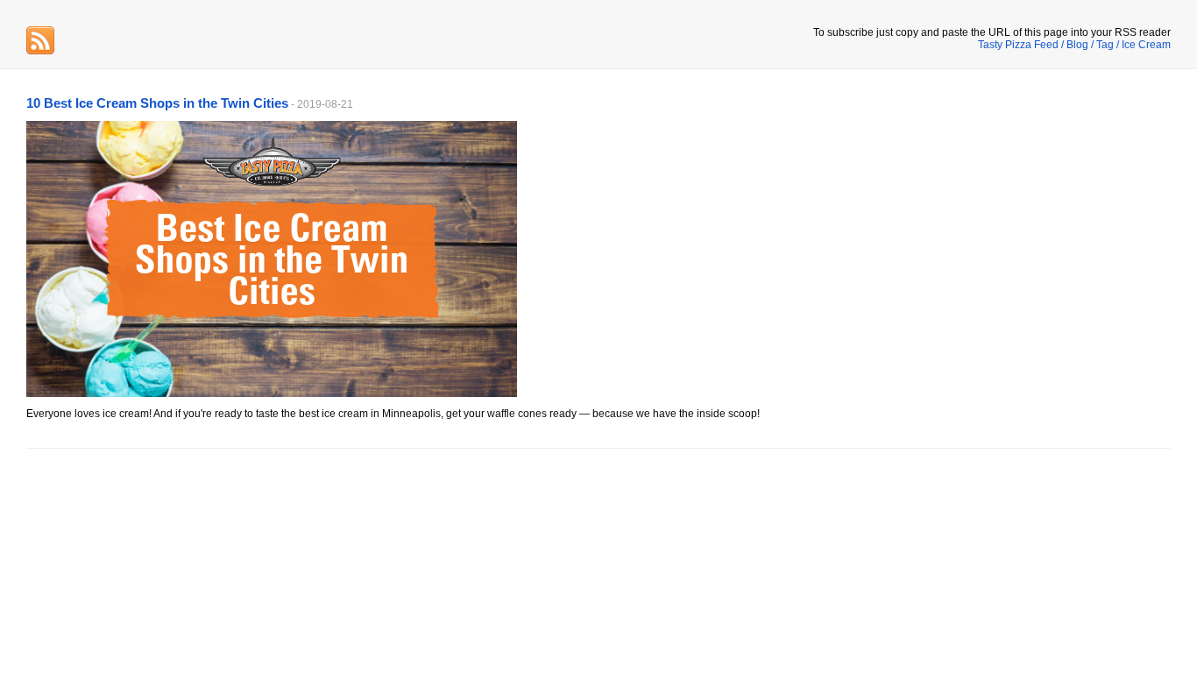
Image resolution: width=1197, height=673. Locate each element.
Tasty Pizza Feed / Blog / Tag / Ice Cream (1074, 45)
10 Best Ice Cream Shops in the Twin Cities (157, 103)
